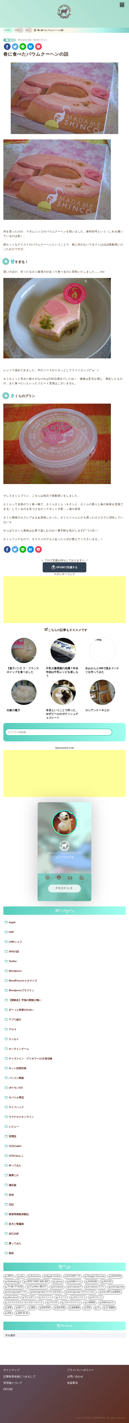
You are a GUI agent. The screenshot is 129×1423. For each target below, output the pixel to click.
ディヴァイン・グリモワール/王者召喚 (30, 1058)
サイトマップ (11, 1370)
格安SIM (46, 1308)
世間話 (12, 1136)
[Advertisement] (64, 599)
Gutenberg (13, 1282)
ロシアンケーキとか (97, 710)
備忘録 (12, 1185)
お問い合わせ (75, 1376)
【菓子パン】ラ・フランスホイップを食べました (23, 670)
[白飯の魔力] (24, 692)
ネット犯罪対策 (17, 1068)
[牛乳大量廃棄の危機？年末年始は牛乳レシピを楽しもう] (63, 650)
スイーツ (62, 1297)
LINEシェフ (15, 941)
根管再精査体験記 (19, 1214)
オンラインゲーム (19, 1048)
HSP (11, 932)
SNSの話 (14, 951)
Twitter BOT (38, 1287)
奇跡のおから (108, 1303)
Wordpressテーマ (16, 1292)
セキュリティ (79, 1297)
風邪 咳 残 (23, 1313)
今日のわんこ (16, 1155)
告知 (11, 1194)
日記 (11, 1204)
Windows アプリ (96, 1287)
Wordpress (15, 970)
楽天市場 (61, 1308)
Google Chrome (96, 1276)
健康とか (14, 1175)
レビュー (14, 1126)
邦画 (9, 1313)
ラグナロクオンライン (21, 1116)
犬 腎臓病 (110, 1308)
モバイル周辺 (16, 1097)
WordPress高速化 (111, 1292)
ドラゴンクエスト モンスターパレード (24, 1303)
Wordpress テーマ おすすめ (47, 1292)
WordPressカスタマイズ (23, 980)
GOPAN (116, 1276)
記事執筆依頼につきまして (19, 1376)
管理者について (12, 1382)
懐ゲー (21, 1308)
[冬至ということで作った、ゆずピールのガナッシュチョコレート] (63, 692)
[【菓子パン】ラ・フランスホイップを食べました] (24, 650)
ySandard (12, 1297)
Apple (12, 922)
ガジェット (46, 1297)
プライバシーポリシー (80, 1370)
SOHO (108, 1282)
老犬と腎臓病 (16, 1223)
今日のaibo (15, 1146)
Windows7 (75, 1287)
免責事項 (72, 1382)
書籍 (33, 1308)
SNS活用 (92, 1282)
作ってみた (15, 1165)
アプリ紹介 (15, 1019)
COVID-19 (73, 1276)
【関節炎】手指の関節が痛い (25, 1000)
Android (35, 1276)
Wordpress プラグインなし (81, 1292)
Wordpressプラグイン (21, 990)
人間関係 (91, 1303)
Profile (64, 888)
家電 (9, 1308)
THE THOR (15, 1287)
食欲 (11, 40)
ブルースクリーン (72, 1303)
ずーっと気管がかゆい (21, 1009)
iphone (58, 1282)
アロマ (12, 1029)
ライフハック (16, 1107)
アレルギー (30, 1297)
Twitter (13, 961)
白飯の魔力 (13, 710)
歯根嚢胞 (76, 1308)
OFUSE (8, 1389)
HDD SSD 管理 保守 (37, 1282)
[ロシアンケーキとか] (102, 692)
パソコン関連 (16, 1078)
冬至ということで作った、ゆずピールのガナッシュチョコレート (62, 714)
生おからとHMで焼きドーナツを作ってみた (102, 670)
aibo (21, 1276)
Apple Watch (53, 1276)
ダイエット (97, 1297)
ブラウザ (53, 1303)
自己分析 (14, 1233)
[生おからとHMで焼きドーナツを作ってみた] (102, 650)
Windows (58, 1287)
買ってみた (15, 1243)
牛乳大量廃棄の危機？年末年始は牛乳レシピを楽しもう (62, 672)
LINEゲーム (75, 1282)
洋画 (88, 1308)
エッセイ (14, 1039)
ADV (10, 1276)
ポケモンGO (16, 1087)
